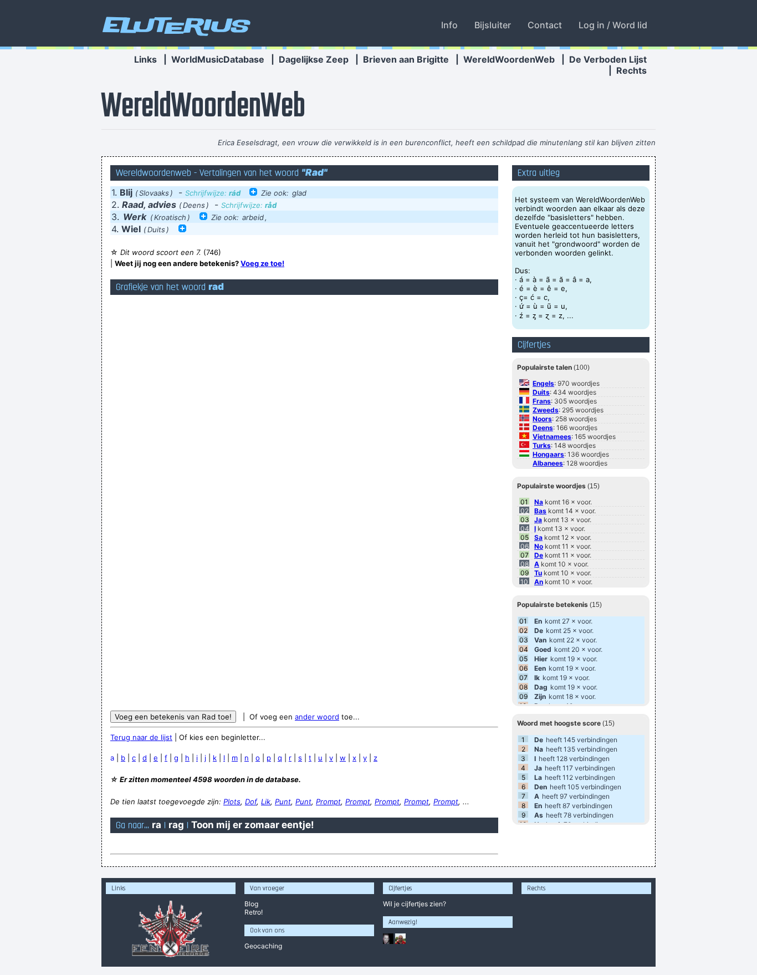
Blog (251, 904)
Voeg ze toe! (262, 263)
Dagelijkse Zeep (314, 59)
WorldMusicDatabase (217, 59)
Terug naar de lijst (141, 737)
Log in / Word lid (613, 24)
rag (176, 824)
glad (299, 192)
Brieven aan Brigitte (406, 59)
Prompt (328, 801)
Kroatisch (170, 217)
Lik (265, 801)
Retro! (253, 912)
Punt (283, 801)
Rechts (631, 70)
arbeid (253, 217)
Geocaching (263, 946)
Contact (545, 24)
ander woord (317, 716)
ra (156, 824)
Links (145, 59)
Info (449, 24)
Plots (232, 801)
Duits (156, 229)
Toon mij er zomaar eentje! (252, 824)
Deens (194, 205)
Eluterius (174, 25)
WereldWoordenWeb (509, 59)
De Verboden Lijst (608, 59)
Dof (251, 801)
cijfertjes (414, 904)
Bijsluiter (492, 24)
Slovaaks (154, 192)
